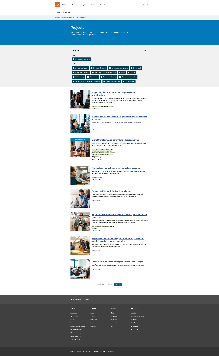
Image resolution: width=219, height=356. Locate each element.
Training (93, 316)
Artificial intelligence (68, 17)
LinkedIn (135, 319)
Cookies (72, 351)
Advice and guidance (76, 343)
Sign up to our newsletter (137, 316)
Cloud (72, 319)
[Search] (162, 4)
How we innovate (81, 17)
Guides (92, 313)
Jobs (112, 326)
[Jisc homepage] (57, 5)
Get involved (114, 319)
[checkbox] (81, 59)
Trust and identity (75, 339)
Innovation (61, 12)
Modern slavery (87, 351)
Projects (68, 12)
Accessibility (110, 351)
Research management (76, 329)
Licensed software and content (78, 326)
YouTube (135, 329)
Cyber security (74, 316)
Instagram (135, 322)
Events (92, 322)
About (112, 313)
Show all (117, 284)
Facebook (135, 326)
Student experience (75, 336)
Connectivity (73, 313)
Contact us (103, 5)
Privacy (79, 351)
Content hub (114, 322)
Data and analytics (75, 322)
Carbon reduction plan (99, 351)
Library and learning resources (78, 333)
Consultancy (94, 319)
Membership (114, 316)
